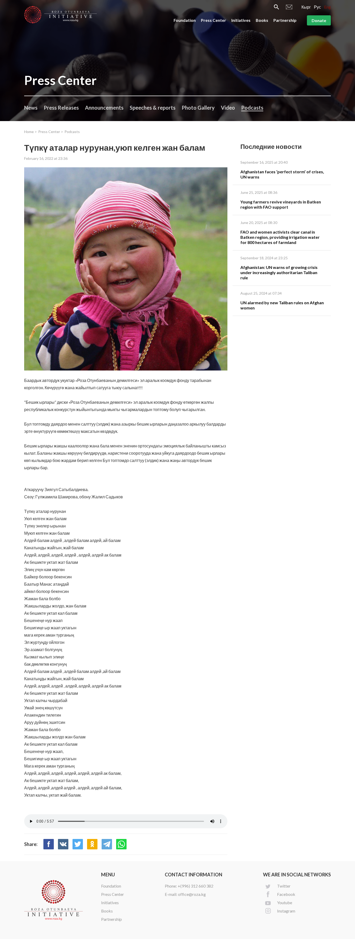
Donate (319, 20)
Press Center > (50, 131)
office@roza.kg (192, 894)
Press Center (213, 20)
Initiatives (241, 20)
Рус (317, 6)
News (30, 107)
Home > (30, 131)
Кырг (306, 6)
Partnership (285, 20)
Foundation (185, 20)
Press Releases (61, 107)
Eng (327, 6)
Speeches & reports (152, 107)
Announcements (104, 107)
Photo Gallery (198, 107)
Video (228, 107)
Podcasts (252, 107)
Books (262, 20)
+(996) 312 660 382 (195, 885)
